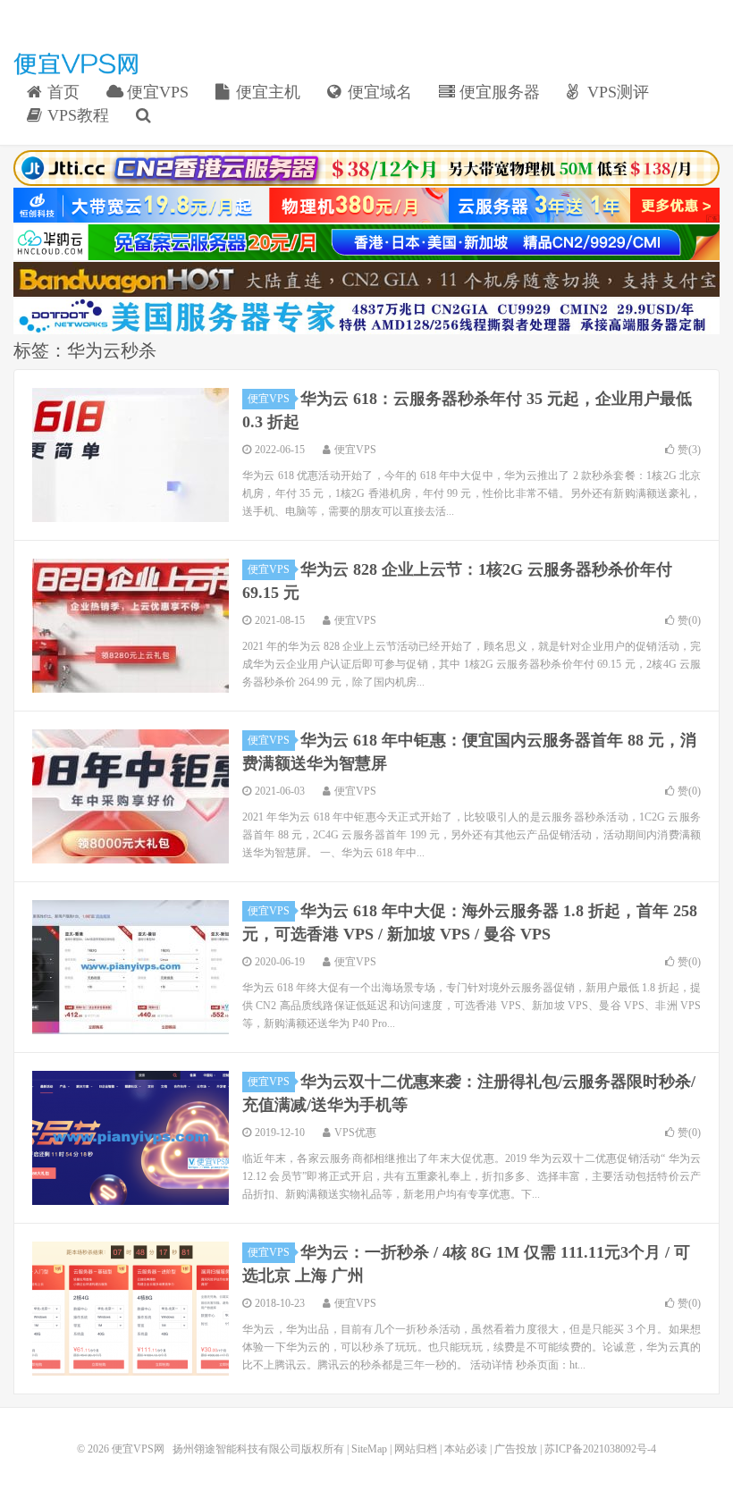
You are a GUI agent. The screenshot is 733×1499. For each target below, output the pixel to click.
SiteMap (369, 1449)
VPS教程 (76, 115)
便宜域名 (377, 92)
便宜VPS (155, 92)
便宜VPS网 (76, 63)
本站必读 (465, 1449)
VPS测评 (616, 92)
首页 (61, 92)
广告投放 (515, 1449)
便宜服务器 (497, 92)
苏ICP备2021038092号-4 (600, 1449)
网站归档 (415, 1449)
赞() (689, 449)
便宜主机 (266, 92)
